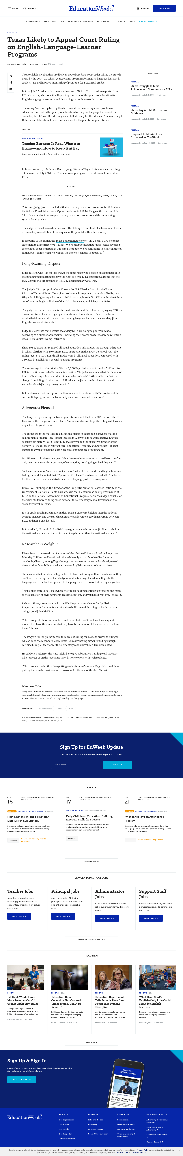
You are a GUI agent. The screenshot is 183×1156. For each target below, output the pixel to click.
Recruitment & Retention (31, 811)
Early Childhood (74, 811)
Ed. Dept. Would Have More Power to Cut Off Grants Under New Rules (22, 1000)
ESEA (60, 708)
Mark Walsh (100, 1023)
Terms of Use (122, 1152)
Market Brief (147, 21)
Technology (104, 21)
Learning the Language (76, 195)
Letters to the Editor (96, 1120)
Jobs (132, 21)
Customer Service (95, 1129)
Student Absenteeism (146, 811)
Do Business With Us (156, 1115)
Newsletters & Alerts (126, 1125)
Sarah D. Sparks (58, 1023)
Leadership (33, 21)
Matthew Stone (14, 1019)
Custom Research (154, 1142)
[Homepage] (91, 8)
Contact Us (94, 1115)
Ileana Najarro (145, 1023)
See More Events (91, 861)
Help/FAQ (92, 1125)
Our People (64, 1129)
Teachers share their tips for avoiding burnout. (46, 154)
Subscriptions (123, 1120)
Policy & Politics (54, 21)
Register (13, 840)
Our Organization (66, 1120)
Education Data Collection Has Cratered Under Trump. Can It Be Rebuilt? (66, 1002)
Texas (70, 708)
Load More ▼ (91, 1043)
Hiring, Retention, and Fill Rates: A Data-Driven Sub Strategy (28, 818)
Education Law (45, 708)
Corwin (160, 840)
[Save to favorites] (11, 82)
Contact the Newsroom (98, 1134)
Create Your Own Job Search (90, 939)
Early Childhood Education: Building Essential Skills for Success (89, 818)
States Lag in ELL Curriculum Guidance (149, 111)
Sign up (117, 765)
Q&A (63, 993)
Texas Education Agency (70, 240)
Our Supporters (65, 1134)
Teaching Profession (32, 139)
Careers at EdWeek (67, 1139)
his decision (32, 169)
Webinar (49, 811)
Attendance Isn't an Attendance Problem (144, 818)
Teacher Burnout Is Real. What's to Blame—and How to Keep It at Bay (51, 146)
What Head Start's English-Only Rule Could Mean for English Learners (155, 1002)
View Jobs (18, 916)
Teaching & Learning (80, 21)
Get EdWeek (123, 1115)
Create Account (21, 1080)
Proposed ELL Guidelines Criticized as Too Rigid (146, 135)
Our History (64, 1125)
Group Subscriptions (126, 1129)
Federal (12, 33)
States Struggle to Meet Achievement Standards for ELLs (151, 87)
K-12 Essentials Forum (96, 811)
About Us (63, 1115)
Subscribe (164, 8)
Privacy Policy (143, 1150)
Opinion (120, 21)
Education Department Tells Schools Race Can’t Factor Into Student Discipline (110, 1002)
